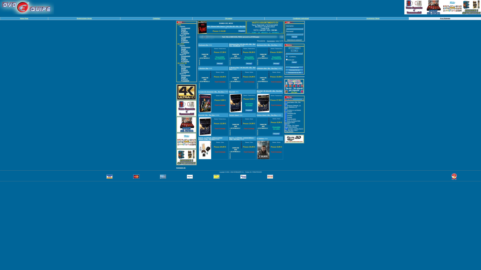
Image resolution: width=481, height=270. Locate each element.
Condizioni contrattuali (301, 18)
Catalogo (185, 33)
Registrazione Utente (84, 18)
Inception (289, 115)
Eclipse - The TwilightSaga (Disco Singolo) (292, 126)
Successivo (271, 41)
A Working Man (203, 68)
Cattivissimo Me (291, 113)
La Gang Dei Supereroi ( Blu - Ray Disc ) (211, 91)
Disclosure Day (203, 45)
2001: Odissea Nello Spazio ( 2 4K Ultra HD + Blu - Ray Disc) (226, 27)
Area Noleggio (445, 18)
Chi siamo (228, 18)
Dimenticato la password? (294, 39)
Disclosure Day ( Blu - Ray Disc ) (267, 45)
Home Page (24, 18)
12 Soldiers (260, 138)
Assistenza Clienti (373, 18)
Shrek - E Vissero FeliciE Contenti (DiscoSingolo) (292, 122)
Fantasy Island (234, 115)
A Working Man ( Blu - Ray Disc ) (267, 68)
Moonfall (232, 91)
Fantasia (289, 117)
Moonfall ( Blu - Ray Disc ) (207, 115)
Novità (183, 30)
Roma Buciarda (291, 119)
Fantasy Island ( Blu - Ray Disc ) (267, 115)
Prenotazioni (185, 28)
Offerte (185, 32)
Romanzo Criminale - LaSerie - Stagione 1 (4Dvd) (293, 107)
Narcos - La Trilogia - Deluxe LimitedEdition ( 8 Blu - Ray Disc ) (210, 138)
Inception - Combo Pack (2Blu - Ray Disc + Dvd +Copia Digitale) (294, 130)
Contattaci (156, 18)
